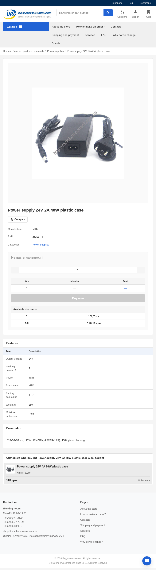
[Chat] (146, 560)
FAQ (104, 34)
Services (90, 34)
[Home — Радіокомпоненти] (27, 14)
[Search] (108, 12)
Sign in (135, 17)
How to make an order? (90, 26)
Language (117, 3)
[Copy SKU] (43, 237)
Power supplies (55, 51)
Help (131, 3)
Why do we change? (125, 34)
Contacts (116, 26)
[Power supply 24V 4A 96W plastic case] (10, 469)
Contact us (145, 3)
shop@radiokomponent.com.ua (20, 531)
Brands (56, 43)
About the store (61, 26)
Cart (148, 17)
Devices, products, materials (28, 51)
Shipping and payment (65, 34)
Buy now (78, 298)
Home (6, 51)
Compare (122, 17)
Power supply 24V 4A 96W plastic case (42, 466)
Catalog (12, 26)
